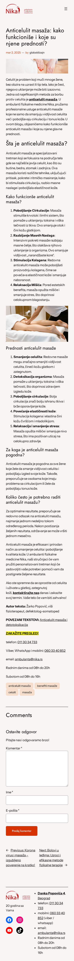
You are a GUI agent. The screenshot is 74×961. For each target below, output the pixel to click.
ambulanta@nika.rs (29, 659)
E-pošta (12, 810)
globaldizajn (37, 52)
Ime (9, 792)
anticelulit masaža (20, 686)
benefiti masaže (47, 686)
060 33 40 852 (54, 651)
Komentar (14, 748)
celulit (12, 692)
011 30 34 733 (27, 642)
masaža (27, 692)
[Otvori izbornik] (66, 8)
